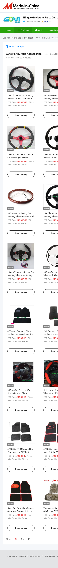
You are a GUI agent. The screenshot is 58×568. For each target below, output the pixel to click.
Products (25, 30)
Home (8, 30)
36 (22, 539)
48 (29, 539)
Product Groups (16, 46)
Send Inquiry (21, 115)
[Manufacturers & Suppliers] (21, 5)
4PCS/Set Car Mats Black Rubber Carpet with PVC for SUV (20, 334)
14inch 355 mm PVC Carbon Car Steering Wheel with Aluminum (20, 157)
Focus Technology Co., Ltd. (38, 556)
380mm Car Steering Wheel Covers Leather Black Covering (19, 393)
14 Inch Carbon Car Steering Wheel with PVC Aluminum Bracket (20, 98)
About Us (39, 30)
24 (16, 539)
